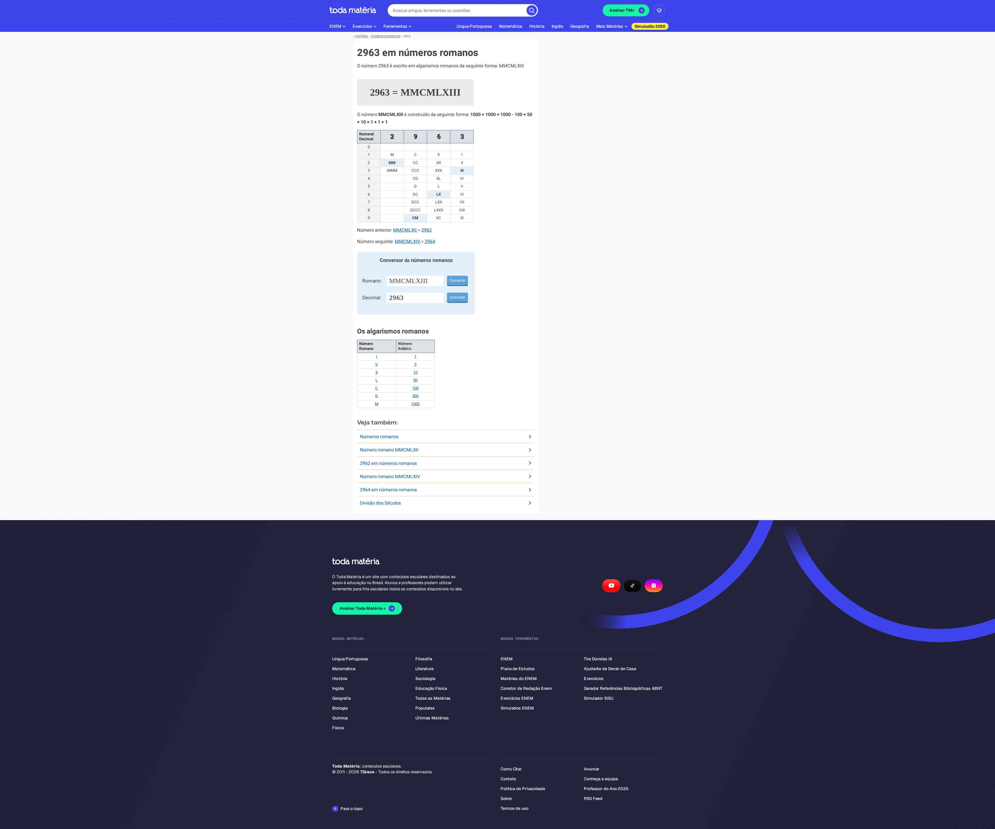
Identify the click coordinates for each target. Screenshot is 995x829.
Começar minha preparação (492, 464)
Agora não (497, 480)
